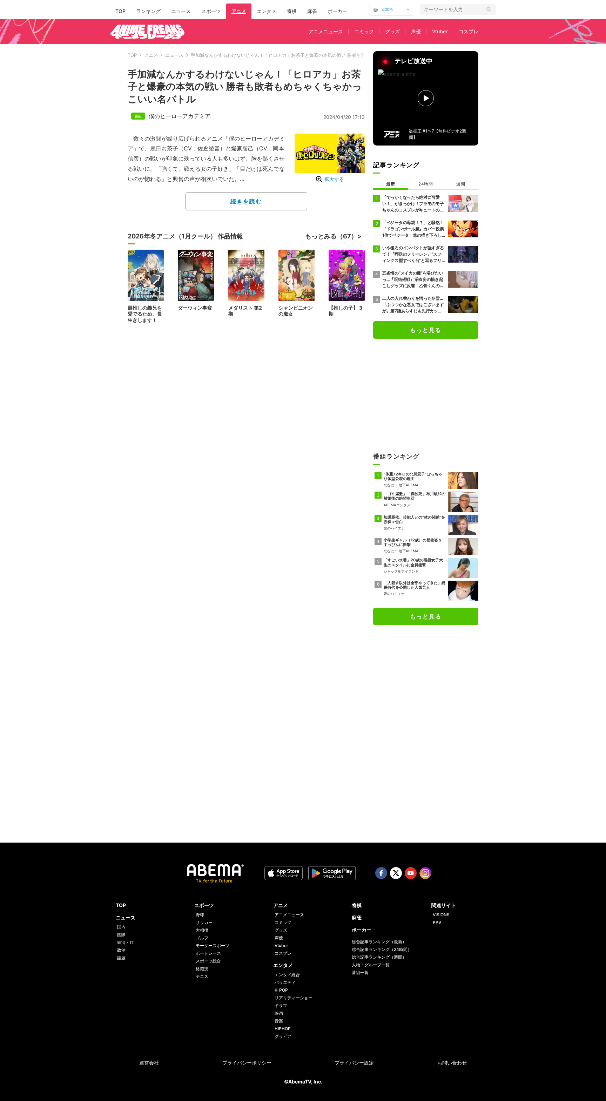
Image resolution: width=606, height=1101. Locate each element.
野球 (200, 914)
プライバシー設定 (354, 1063)
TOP (120, 11)
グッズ (392, 31)
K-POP (281, 990)
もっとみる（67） (331, 236)
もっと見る (426, 329)
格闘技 (202, 968)
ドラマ (281, 1005)
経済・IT (125, 942)
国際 (121, 934)
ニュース (181, 11)
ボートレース (208, 953)
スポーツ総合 (208, 961)
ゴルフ (202, 937)
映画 (279, 1013)
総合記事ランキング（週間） (379, 957)
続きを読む (246, 201)
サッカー (204, 922)
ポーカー (337, 11)
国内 (121, 927)
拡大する (334, 179)
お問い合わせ (452, 1063)
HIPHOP (283, 1028)
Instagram (425, 873)
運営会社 (149, 1063)
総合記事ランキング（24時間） (382, 949)
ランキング (148, 11)
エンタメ (266, 11)
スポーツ (211, 11)
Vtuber (439, 31)
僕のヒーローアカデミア (179, 116)
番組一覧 (360, 972)
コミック (364, 31)
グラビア (283, 1036)
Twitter (396, 873)
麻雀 (312, 11)
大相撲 (202, 930)
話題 (121, 957)
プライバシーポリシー (246, 1063)
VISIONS (441, 914)
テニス (202, 976)
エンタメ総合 (287, 974)
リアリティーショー (293, 997)
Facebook (381, 873)
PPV (437, 922)
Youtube (411, 873)
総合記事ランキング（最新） (379, 941)
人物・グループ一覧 (371, 964)
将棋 (292, 11)
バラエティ (285, 982)
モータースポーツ (212, 945)
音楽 (279, 1021)
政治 (121, 950)
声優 (416, 31)
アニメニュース (326, 31)
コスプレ (468, 31)
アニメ (238, 11)
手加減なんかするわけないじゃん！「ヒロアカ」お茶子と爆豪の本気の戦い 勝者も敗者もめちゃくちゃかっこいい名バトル (317, 55)
